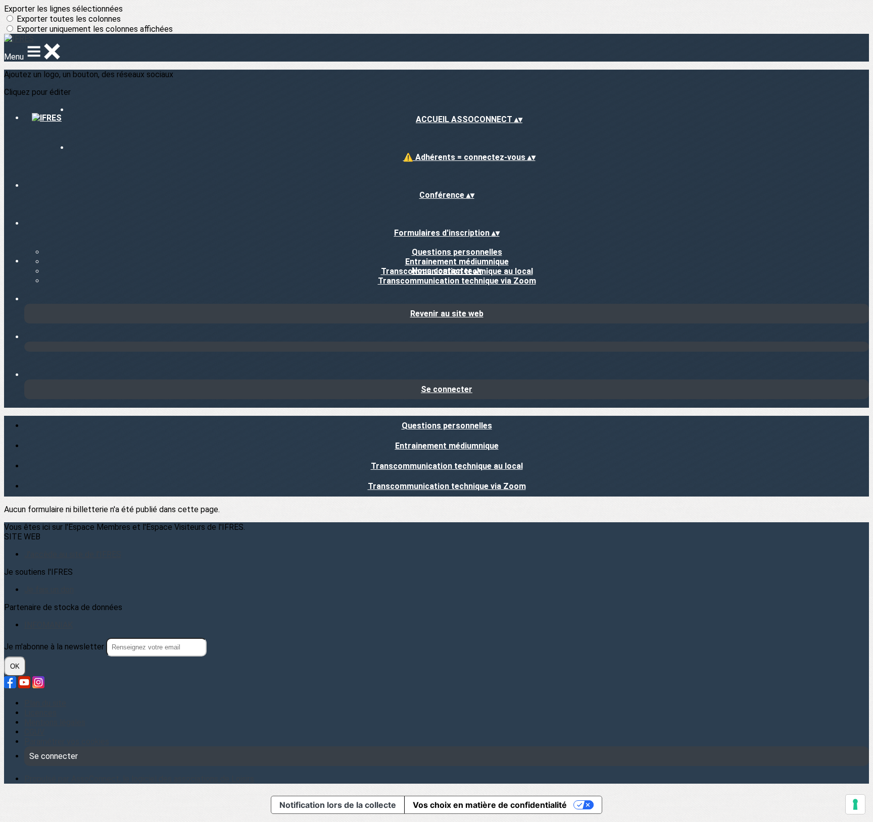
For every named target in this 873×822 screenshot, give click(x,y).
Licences (40, 713)
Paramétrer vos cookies (66, 741)
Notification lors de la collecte (337, 805)
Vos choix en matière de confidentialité (490, 805)
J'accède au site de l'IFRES (72, 554)
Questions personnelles (457, 252)
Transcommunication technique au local (447, 466)
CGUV (34, 732)
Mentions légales (54, 722)
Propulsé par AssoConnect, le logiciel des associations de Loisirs (139, 779)
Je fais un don (49, 589)
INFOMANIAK (48, 625)
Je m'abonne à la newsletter (55, 646)
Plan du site (45, 703)
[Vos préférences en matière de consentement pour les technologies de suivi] (855, 804)
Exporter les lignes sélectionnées (63, 9)
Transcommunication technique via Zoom (457, 281)
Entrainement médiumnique (457, 261)
